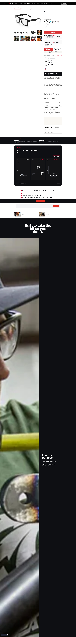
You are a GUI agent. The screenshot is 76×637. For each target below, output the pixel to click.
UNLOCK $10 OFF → (38, 323)
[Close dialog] (47, 309)
